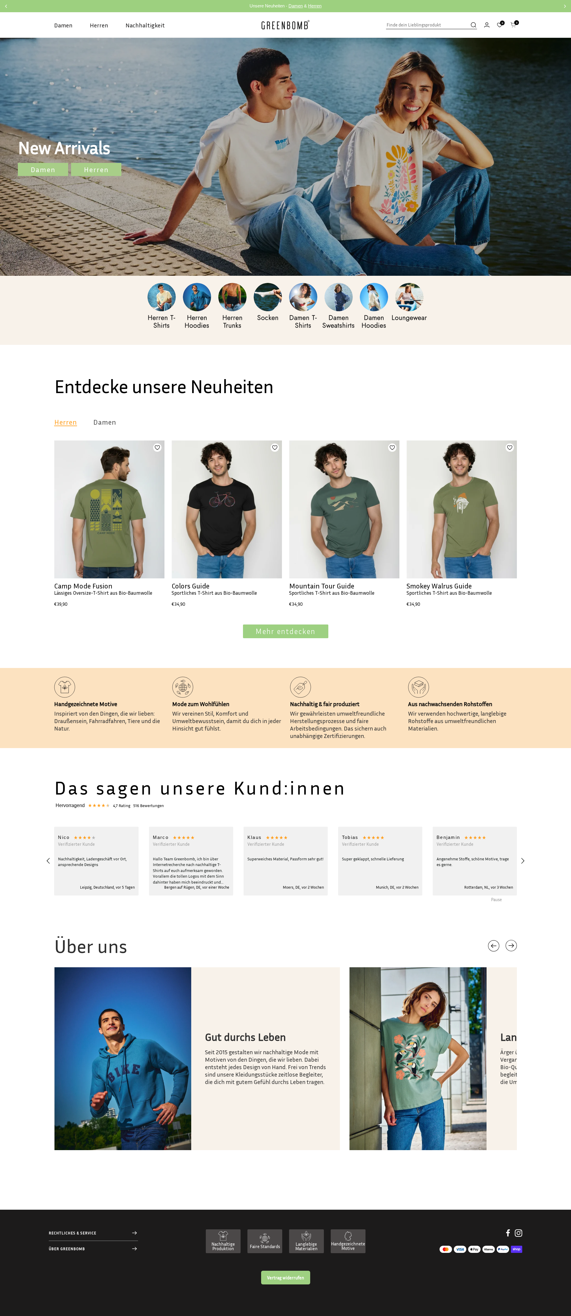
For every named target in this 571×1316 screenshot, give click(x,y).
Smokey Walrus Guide (439, 586)
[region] (285, 861)
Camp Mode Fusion (83, 586)
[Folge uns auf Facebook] (508, 1237)
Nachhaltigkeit (145, 25)
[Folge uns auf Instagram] (518, 1237)
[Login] (487, 24)
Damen (295, 5)
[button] (48, 861)
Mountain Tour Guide (321, 586)
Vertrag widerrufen (285, 1277)
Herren (314, 5)
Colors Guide (190, 586)
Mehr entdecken (285, 631)
